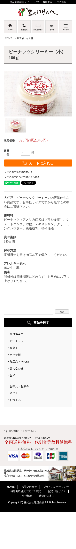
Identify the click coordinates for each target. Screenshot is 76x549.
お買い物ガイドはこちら (21, 431)
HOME (8, 38)
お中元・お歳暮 (19, 386)
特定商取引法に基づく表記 (26, 491)
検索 (62, 311)
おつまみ (15, 399)
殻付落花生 (16, 334)
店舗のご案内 (46, 495)
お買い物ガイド (56, 491)
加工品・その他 (25, 38)
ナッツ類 (15, 354)
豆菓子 (14, 347)
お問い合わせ (29, 486)
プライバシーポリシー (56, 486)
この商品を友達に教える (20, 172)
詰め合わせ (16, 368)
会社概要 (27, 495)
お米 (12, 375)
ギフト (14, 393)
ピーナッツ (16, 341)
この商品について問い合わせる (23, 177)
